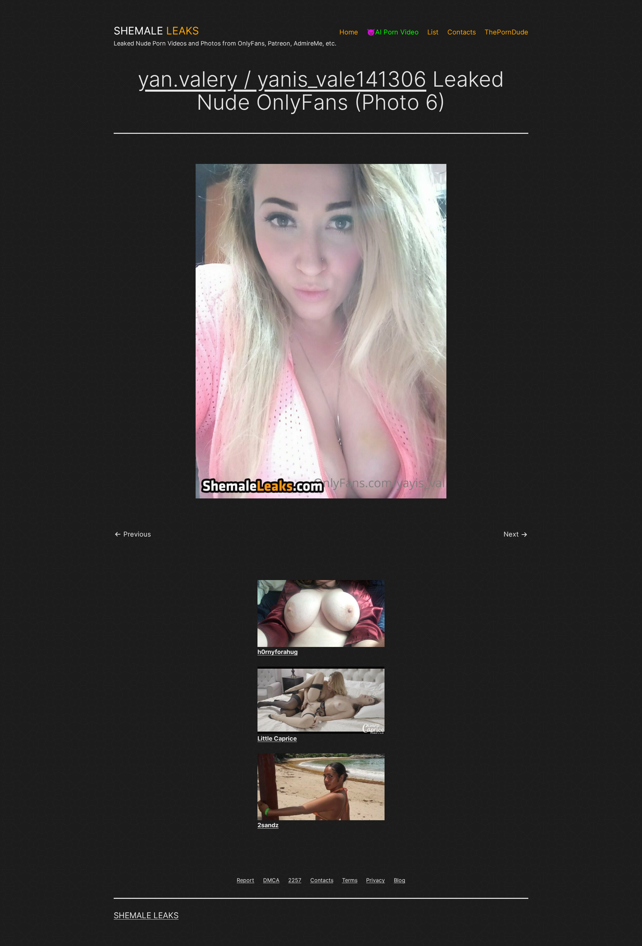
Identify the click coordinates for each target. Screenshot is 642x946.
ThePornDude (506, 32)
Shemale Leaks (146, 915)
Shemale (156, 30)
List (432, 32)
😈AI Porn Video (393, 32)
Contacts (461, 32)
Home (348, 32)
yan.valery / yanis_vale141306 (282, 79)
